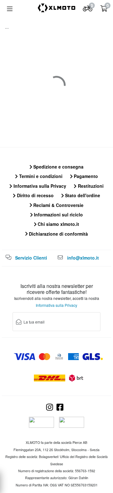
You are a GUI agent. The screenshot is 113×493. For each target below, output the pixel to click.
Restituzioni (90, 186)
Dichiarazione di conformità (58, 234)
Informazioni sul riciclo (58, 214)
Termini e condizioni (40, 176)
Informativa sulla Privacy (39, 186)
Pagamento (85, 176)
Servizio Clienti (31, 258)
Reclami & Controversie (57, 205)
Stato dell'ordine (82, 195)
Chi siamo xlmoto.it (57, 224)
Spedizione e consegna (57, 166)
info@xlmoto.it (83, 258)
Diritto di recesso (35, 195)
